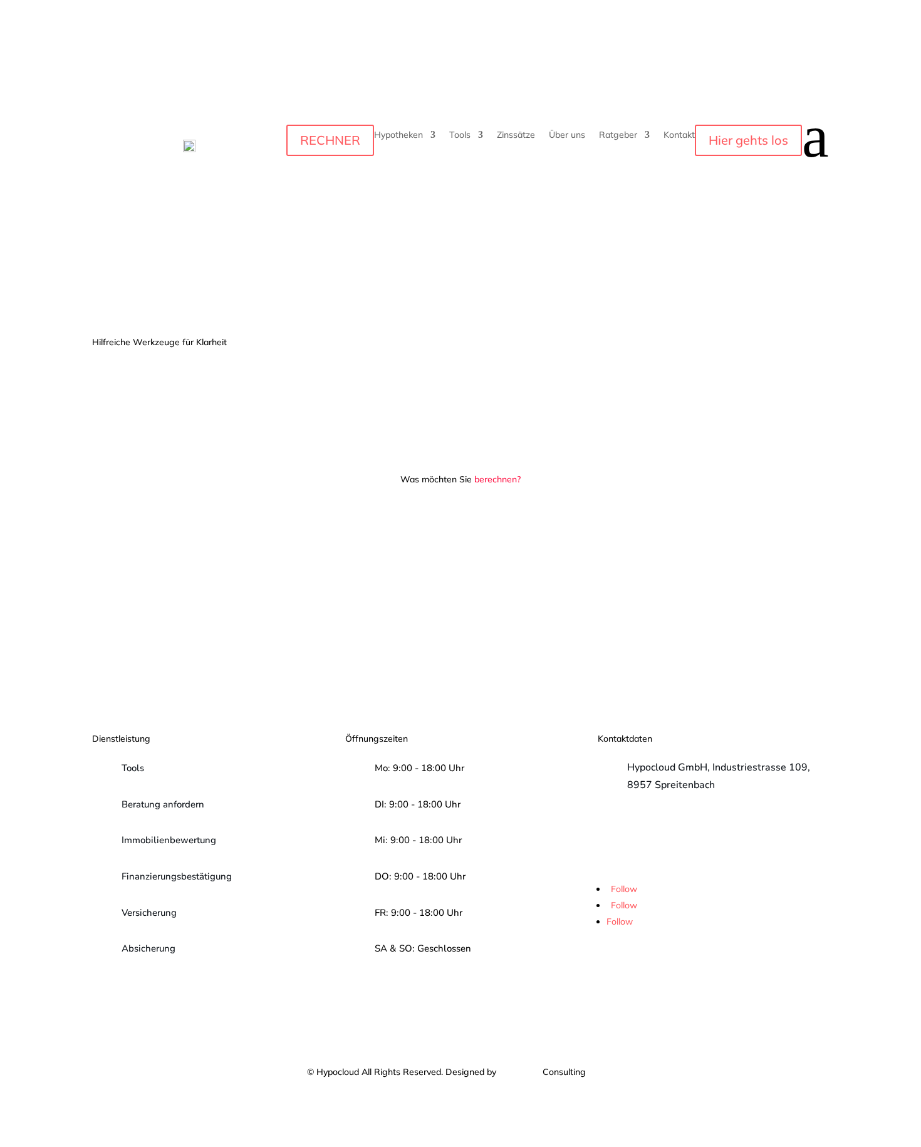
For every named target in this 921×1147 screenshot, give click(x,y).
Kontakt (679, 135)
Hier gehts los (748, 140)
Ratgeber (618, 135)
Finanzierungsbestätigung (177, 876)
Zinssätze (516, 135)
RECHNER (330, 140)
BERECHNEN (271, 605)
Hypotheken (398, 135)
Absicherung (148, 948)
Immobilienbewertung (169, 840)
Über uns (567, 135)
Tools (460, 135)
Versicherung (149, 912)
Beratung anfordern (163, 804)
